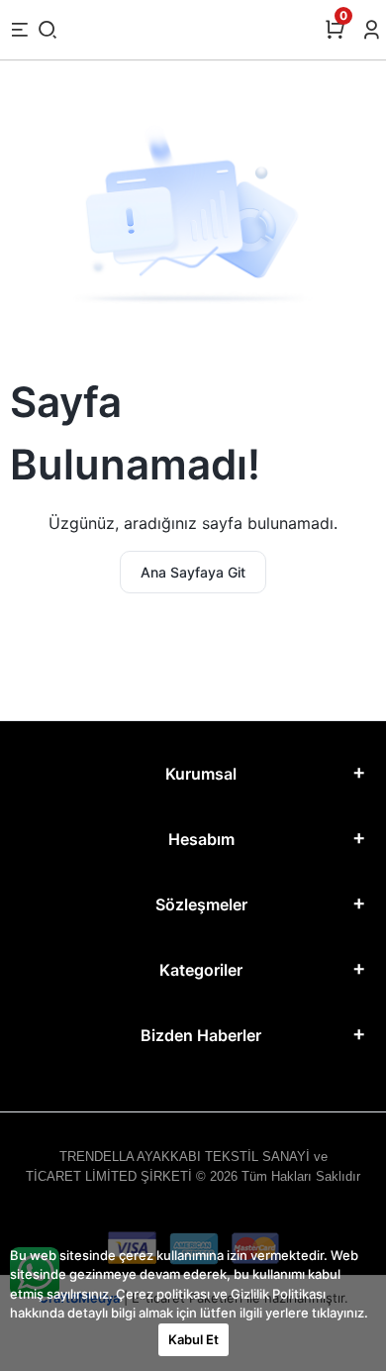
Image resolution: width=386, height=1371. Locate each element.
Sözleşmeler (201, 904)
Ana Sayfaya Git (193, 572)
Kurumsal (201, 774)
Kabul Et (193, 1339)
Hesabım (201, 839)
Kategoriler (200, 970)
